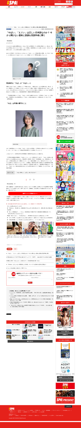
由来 (15, 248)
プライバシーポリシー (56, 410)
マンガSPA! (51, 415)
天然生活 (17, 415)
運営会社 (19, 411)
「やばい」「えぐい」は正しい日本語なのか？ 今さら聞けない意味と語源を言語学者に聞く (28, 253)
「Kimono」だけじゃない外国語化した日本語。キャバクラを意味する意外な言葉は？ (26, 264)
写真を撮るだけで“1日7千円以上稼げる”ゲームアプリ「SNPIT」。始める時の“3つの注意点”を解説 (29, 257)
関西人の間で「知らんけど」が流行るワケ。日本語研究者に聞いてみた (23, 260)
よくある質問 (41, 411)
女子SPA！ (11, 415)
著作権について (13, 411)
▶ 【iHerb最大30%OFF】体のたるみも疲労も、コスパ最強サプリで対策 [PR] (24, 203)
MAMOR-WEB (44, 415)
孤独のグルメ (37, 415)
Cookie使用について (66, 410)
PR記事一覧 (37, 410)
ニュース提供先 (30, 410)
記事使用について (26, 411)
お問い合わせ (34, 411)
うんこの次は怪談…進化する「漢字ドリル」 (17, 268)
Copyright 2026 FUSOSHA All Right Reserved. (17, 418)
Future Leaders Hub (59, 415)
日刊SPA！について (21, 410)
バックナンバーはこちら (65, 337)
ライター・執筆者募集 (46, 410)
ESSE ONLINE (24, 415)
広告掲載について (12, 410)
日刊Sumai (30, 415)
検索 (71, 4)
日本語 (9, 248)
